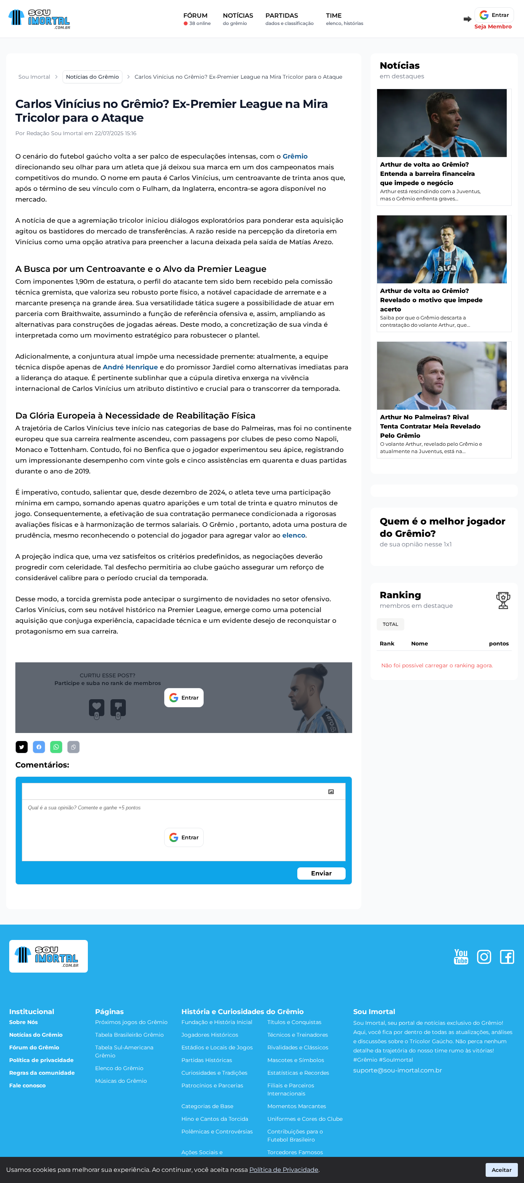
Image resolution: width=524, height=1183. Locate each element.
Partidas (289, 19)
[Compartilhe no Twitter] (21, 747)
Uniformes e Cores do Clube (305, 1118)
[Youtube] (461, 957)
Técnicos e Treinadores (297, 1034)
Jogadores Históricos (209, 1034)
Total (390, 624)
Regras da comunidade (42, 1072)
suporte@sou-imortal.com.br (397, 1070)
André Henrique (130, 367)
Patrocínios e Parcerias (212, 1085)
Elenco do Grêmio (119, 1068)
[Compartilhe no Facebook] (39, 747)
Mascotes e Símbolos (295, 1060)
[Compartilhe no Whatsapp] (56, 747)
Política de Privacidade (283, 1169)
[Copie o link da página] (73, 747)
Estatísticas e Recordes (298, 1072)
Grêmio (295, 156)
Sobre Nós (23, 1022)
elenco (293, 535)
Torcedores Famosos (295, 1152)
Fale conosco (27, 1085)
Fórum (197, 19)
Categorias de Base (207, 1106)
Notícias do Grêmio (36, 1034)
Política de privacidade (41, 1060)
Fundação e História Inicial (216, 1022)
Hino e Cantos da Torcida (214, 1118)
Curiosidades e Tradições (214, 1072)
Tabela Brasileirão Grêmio (129, 1034)
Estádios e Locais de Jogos (217, 1047)
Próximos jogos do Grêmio (131, 1022)
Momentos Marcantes (296, 1106)
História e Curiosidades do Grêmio (242, 1012)
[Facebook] (507, 957)
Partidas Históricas (206, 1060)
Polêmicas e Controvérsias (217, 1131)
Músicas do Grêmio (121, 1080)
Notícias (238, 19)
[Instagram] (484, 957)
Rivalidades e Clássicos (297, 1047)
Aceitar (502, 1169)
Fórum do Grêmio (34, 1047)
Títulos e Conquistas (294, 1022)
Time (344, 19)
